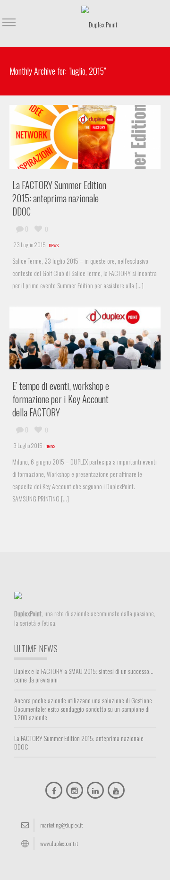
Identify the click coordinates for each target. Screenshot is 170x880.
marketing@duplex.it (61, 825)
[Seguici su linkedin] (95, 790)
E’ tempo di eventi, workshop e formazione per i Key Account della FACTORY (60, 399)
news (54, 245)
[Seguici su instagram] (74, 790)
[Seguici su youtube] (116, 790)
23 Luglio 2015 (29, 245)
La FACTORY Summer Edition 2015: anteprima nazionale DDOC (59, 198)
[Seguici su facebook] (53, 790)
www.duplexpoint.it (59, 843)
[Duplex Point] (99, 24)
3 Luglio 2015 (27, 445)
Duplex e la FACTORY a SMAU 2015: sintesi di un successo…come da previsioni (83, 675)
